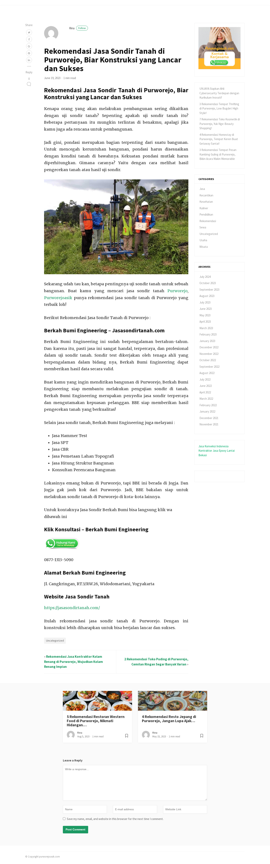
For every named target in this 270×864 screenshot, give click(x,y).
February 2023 (208, 334)
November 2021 (208, 424)
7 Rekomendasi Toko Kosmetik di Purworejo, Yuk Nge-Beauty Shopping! (219, 123)
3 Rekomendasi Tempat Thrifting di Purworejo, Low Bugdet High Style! (219, 108)
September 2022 (209, 366)
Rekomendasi (207, 221)
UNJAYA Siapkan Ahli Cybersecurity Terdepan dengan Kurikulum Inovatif (219, 93)
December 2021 (208, 418)
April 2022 (205, 392)
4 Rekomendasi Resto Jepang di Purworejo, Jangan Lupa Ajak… (169, 718)
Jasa (202, 189)
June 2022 (205, 386)
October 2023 (207, 283)
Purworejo (177, 290)
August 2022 (206, 373)
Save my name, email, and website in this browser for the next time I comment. (115, 819)
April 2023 (205, 321)
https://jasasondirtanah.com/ (72, 607)
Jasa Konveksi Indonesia (213, 446)
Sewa (202, 227)
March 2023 (206, 328)
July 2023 (205, 302)
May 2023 (205, 315)
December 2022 (208, 347)
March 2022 (206, 398)
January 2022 (207, 411)
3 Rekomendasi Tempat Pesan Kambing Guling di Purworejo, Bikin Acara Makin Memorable (217, 154)
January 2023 (207, 341)
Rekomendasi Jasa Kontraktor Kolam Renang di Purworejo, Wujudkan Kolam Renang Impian (73, 661)
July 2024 (205, 277)
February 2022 (208, 405)
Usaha (203, 240)
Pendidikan (206, 214)
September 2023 (209, 289)
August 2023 (206, 296)
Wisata (203, 247)
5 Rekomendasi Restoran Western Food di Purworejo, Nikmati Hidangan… (96, 720)
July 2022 (205, 379)
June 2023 (205, 309)
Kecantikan (206, 195)
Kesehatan (206, 202)
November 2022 (208, 354)
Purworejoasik (58, 297)
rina (77, 28)
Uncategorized (55, 640)
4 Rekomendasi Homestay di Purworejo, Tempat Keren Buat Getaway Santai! (218, 139)
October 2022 (207, 360)
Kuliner (203, 208)
